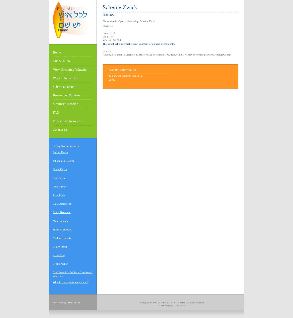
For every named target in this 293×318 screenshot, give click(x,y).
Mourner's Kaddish (65, 103)
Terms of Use (74, 302)
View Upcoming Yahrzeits (70, 69)
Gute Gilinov (60, 186)
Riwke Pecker (60, 263)
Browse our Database (67, 95)
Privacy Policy (59, 302)
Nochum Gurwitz (62, 238)
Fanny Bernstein (62, 212)
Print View (108, 14)
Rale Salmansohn (62, 203)
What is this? (108, 26)
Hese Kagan (59, 178)
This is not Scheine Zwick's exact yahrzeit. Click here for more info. (139, 44)
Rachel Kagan (60, 152)
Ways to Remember (66, 78)
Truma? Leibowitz (62, 229)
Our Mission (61, 60)
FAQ (56, 112)
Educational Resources (68, 121)
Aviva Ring (59, 255)
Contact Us (60, 129)
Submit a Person (63, 86)
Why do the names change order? (70, 282)
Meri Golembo (61, 221)
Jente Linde (59, 195)
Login (112, 79)
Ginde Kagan (60, 169)
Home (57, 52)
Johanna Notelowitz (63, 160)
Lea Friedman (60, 246)
